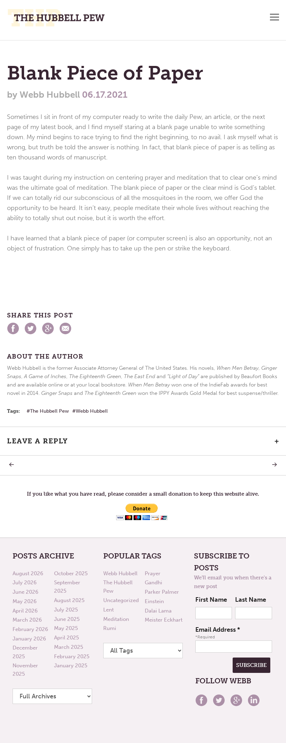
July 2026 (25, 582)
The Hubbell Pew (49, 411)
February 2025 (71, 656)
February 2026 (30, 629)
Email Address (217, 629)
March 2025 (68, 647)
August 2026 (28, 573)
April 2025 (66, 638)
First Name (211, 599)
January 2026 (29, 639)
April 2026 (25, 611)
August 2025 (69, 600)
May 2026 (25, 601)
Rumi (109, 628)
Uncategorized (121, 600)
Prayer (152, 573)
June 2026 (25, 592)
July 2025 (66, 610)
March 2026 (27, 620)
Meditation (116, 619)
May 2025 (66, 628)
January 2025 (70, 665)
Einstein (154, 601)
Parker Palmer (162, 592)
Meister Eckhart (163, 620)
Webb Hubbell (92, 411)
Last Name (250, 599)
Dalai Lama (158, 611)
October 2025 (71, 573)
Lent (108, 610)
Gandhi (153, 582)
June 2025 (67, 619)
